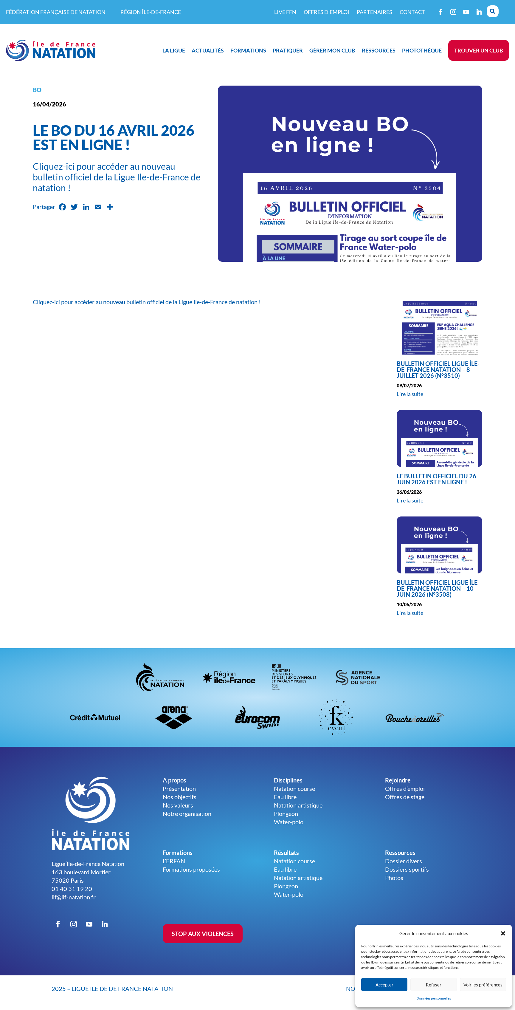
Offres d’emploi (326, 12)
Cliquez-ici (46, 301)
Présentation (179, 788)
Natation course (294, 788)
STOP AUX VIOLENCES (203, 933)
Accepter (384, 984)
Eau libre (285, 796)
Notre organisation (187, 813)
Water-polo (288, 821)
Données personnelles (433, 998)
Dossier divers (403, 860)
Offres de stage (404, 796)
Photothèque (422, 50)
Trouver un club (478, 50)
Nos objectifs (179, 796)
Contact (412, 12)
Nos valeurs (178, 805)
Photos (394, 877)
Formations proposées (191, 869)
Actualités (208, 50)
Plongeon (286, 813)
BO (37, 89)
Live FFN (285, 12)
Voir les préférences (482, 984)
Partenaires (374, 12)
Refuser (433, 984)
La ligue (173, 50)
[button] (503, 933)
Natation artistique (298, 805)
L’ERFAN (174, 860)
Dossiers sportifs (407, 869)
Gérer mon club (332, 50)
